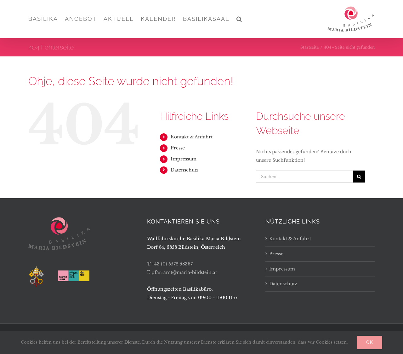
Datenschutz (185, 170)
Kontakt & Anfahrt (192, 137)
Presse (178, 148)
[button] (239, 19)
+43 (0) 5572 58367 (172, 264)
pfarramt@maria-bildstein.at (184, 272)
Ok (369, 342)
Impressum (183, 159)
